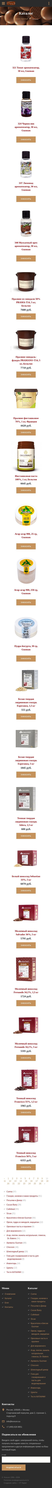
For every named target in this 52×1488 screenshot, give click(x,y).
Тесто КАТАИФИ (15, 1272)
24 (29, 1184)
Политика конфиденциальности (16, 1480)
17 (37, 1181)
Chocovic (13, 1247)
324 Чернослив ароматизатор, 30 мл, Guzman (26, 127)
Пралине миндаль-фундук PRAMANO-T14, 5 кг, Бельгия (26, 360)
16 (31, 1181)
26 (40, 1184)
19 (47, 1181)
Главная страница (21, 19)
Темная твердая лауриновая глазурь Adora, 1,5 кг (26, 821)
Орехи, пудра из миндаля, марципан (25, 1222)
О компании (10, 1294)
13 (15, 1181)
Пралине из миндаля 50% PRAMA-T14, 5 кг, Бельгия (26, 302)
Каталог (8, 1298)
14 (21, 1181)
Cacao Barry (14, 1205)
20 (8, 1184)
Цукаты (12, 1268)
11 (5, 1181)
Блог (7, 1303)
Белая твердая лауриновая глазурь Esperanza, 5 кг (26, 760)
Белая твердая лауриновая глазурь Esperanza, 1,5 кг (26, 702)
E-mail (4, 1455)
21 (13, 1184)
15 (26, 1181)
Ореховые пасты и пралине (20, 1227)
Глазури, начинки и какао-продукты (24, 1196)
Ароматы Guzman (16, 1243)
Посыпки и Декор (16, 1200)
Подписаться (13, 1467)
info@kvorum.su (13, 1421)
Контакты (9, 1307)
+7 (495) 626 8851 (14, 1427)
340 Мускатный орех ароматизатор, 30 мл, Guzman (26, 246)
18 (42, 1181)
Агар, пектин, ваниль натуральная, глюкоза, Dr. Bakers (40, 1353)
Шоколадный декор (17, 1251)
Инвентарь (13, 1263)
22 (19, 1184)
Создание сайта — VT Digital (15, 1483)
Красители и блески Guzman (21, 1218)
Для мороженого (16, 1231)
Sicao (11, 1213)
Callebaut (13, 1209)
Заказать (26, 80)
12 (10, 1181)
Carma (11, 1192)
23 (24, 1184)
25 (35, 1184)
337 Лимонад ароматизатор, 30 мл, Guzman (26, 186)
